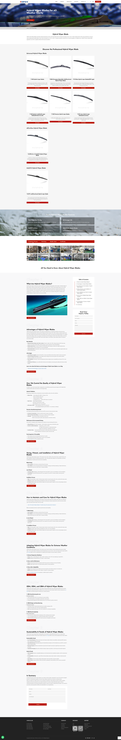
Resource (76, 1)
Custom (85, 728)
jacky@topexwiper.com (34, 572)
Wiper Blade (69, 1)
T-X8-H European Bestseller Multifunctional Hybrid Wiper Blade (60, 79)
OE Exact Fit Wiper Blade (47, 726)
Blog (73, 724)
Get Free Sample (30, 20)
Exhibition (62, 728)
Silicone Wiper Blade (30, 728)
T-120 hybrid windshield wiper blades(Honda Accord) (37, 114)
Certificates (63, 241)
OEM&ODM (86, 724)
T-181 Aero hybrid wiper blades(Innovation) (83, 114)
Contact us (83, 1)
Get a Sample (86, 727)
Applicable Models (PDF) (88, 726)
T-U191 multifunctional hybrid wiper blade (37, 194)
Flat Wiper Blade (29, 723)
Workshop (43, 241)
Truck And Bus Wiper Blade (47, 727)
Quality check (53, 241)
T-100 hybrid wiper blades (37, 79)
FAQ (73, 723)
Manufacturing (63, 723)
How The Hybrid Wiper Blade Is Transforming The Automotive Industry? (42, 504)
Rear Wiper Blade (29, 724)
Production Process (33, 241)
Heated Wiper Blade (30, 727)
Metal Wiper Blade (29, 726)
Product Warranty (87, 723)
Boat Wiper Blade (45, 728)
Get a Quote (37, 87)
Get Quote (98, 1)
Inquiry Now (83, 333)
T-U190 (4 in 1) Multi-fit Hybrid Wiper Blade (37, 154)
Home (56, 1)
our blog (28, 552)
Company (62, 1)
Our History (63, 724)
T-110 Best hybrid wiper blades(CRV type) (83, 79)
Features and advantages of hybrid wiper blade (37, 368)
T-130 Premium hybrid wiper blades (60, 114)
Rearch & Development (64, 727)
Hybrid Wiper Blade (46, 723)
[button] (2, 737)
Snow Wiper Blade (46, 724)
